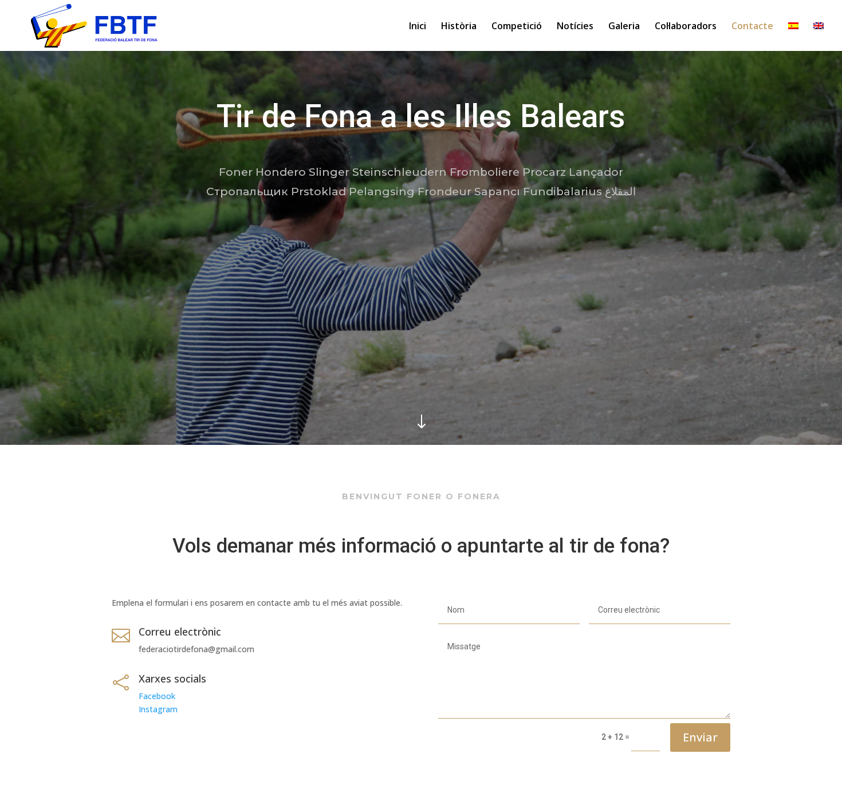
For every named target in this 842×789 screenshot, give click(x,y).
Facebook (157, 696)
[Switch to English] (818, 37)
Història (459, 27)
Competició (516, 27)
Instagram (158, 709)
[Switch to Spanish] (793, 37)
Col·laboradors (686, 27)
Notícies (575, 27)
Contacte (752, 27)
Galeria (624, 27)
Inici (417, 27)
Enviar (700, 737)
